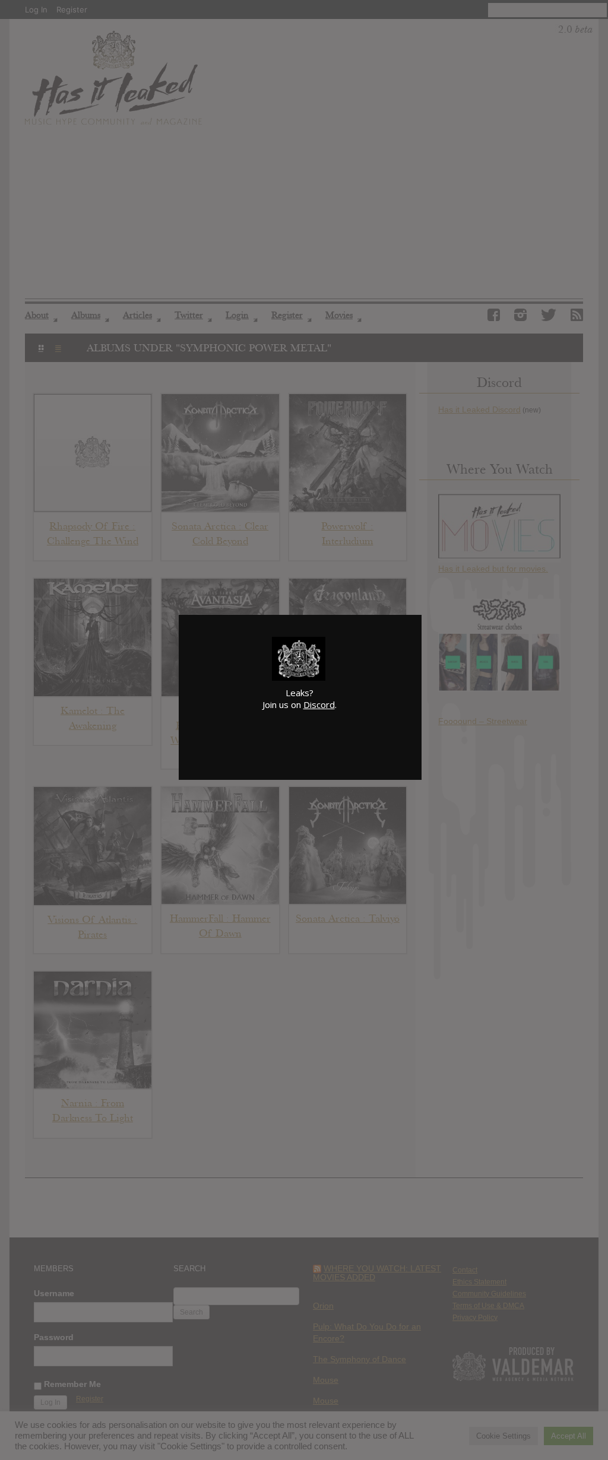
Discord (319, 704)
